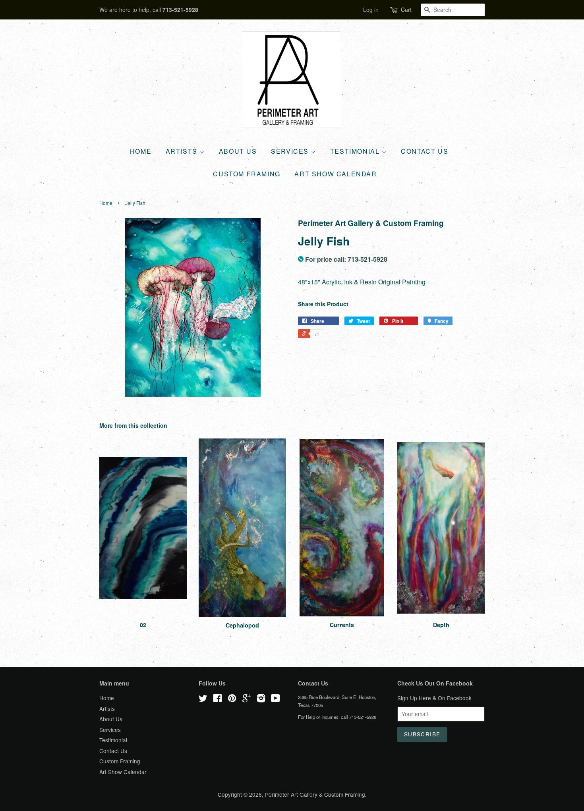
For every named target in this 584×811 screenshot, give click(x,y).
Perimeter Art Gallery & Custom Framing (315, 794)
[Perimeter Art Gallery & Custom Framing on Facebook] (217, 699)
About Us (238, 151)
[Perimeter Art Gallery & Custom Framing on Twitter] (203, 699)
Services (291, 151)
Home (140, 151)
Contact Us (424, 151)
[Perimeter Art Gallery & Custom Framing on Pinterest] (232, 699)
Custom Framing (246, 173)
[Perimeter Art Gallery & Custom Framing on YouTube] (275, 699)
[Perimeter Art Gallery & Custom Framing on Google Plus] (246, 699)
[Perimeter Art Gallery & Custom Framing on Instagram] (261, 699)
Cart (406, 10)
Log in (371, 10)
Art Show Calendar (335, 173)
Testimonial (356, 151)
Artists (183, 151)
